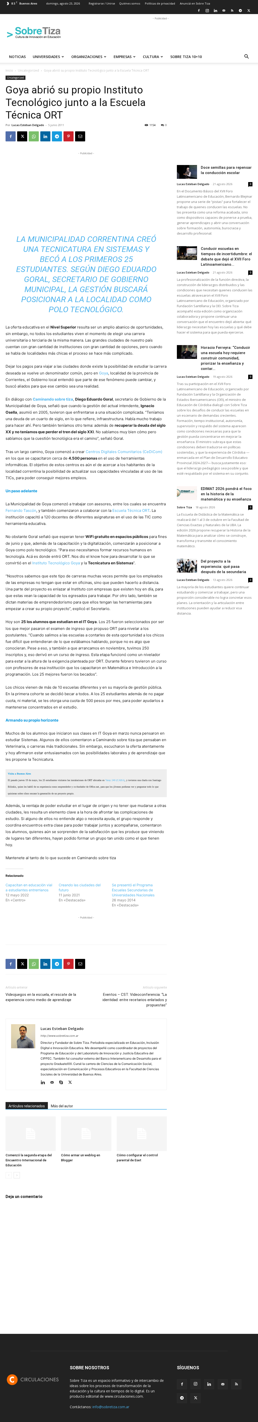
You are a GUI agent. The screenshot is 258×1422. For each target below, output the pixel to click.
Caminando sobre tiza (53, 399)
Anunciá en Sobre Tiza (195, 3)
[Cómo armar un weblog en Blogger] (86, 1133)
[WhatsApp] (34, 136)
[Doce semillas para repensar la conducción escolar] (187, 172)
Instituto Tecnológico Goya (56, 563)
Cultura (151, 56)
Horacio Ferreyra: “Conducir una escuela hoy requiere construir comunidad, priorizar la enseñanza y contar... (225, 358)
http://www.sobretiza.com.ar (59, 1035)
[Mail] (224, 10)
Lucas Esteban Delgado (28, 125)
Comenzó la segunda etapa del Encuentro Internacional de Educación (29, 1160)
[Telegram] (240, 10)
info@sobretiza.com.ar (110, 1406)
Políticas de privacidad (160, 3)
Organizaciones (86, 56)
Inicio (9, 70)
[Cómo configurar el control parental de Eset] (142, 1133)
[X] (248, 10)
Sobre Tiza (184, 507)
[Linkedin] (215, 10)
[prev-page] (9, 1175)
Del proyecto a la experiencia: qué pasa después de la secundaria (223, 566)
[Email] (80, 136)
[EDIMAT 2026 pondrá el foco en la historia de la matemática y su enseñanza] (187, 493)
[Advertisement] (161, 32)
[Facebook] (199, 10)
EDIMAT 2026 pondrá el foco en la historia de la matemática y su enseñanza (226, 494)
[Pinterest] (68, 136)
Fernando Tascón (21, 510)
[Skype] (63, 1083)
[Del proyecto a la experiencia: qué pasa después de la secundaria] (187, 566)
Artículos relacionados (27, 1106)
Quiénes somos (129, 3)
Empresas (123, 56)
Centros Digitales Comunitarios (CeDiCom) (124, 451)
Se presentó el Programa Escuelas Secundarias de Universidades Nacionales (133, 890)
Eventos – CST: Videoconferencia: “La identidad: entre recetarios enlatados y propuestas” (135, 999)
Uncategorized (28, 70)
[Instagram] (207, 10)
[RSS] (232, 10)
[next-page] (17, 1175)
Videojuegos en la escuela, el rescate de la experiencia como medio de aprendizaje (41, 997)
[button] (246, 57)
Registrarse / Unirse (102, 3)
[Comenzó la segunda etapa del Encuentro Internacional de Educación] (31, 1133)
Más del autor (62, 1106)
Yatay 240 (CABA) (115, 780)
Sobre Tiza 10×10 (186, 56)
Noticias (17, 56)
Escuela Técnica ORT (131, 510)
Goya (103, 373)
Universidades (46, 56)
